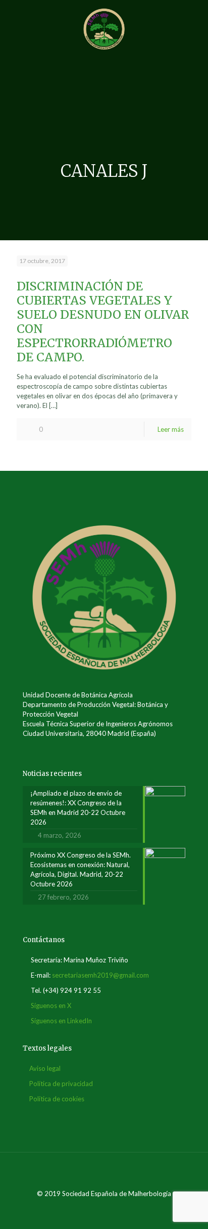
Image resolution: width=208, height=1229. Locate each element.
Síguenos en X (51, 1005)
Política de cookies (56, 1099)
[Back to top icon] (104, 1173)
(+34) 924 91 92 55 (72, 990)
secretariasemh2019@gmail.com (100, 975)
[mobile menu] (194, 20)
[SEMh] (104, 28)
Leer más (171, 429)
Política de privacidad (61, 1083)
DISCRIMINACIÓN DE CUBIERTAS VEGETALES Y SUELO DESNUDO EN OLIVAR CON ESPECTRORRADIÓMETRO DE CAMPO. (103, 321)
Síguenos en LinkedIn (61, 1021)
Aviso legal (45, 1068)
